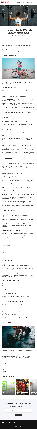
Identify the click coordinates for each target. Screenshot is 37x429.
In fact (3, 292)
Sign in (28, 2)
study (21, 103)
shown (7, 139)
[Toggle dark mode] (35, 2)
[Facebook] (3, 364)
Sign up (32, 2)
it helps (14, 94)
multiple (8, 99)
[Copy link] (9, 364)
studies (11, 99)
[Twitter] (6, 364)
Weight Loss (14, 35)
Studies (3, 194)
